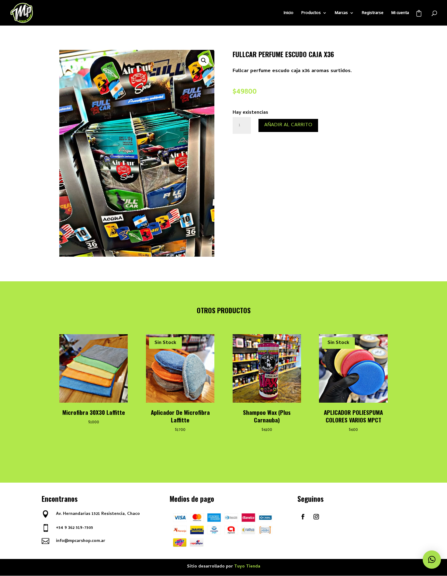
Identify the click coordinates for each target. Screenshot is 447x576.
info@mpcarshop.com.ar (80, 541)
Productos (311, 13)
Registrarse (372, 13)
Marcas (341, 13)
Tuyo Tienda (247, 566)
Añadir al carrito (288, 125)
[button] (203, 60)
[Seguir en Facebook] (302, 516)
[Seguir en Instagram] (316, 516)
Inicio (288, 13)
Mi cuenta (400, 13)
